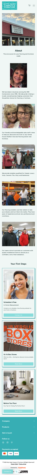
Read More (18, 364)
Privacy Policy (14, 464)
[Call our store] (16, 471)
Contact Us (7, 471)
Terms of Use (22, 464)
